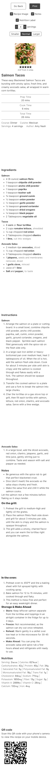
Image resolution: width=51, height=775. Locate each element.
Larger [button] (36, 34)
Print (34, 6)
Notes (38, 14)
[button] (20, 66)
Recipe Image (21, 14)
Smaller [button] (15, 34)
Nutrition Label (27, 20)
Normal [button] (26, 34)
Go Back (18, 6)
